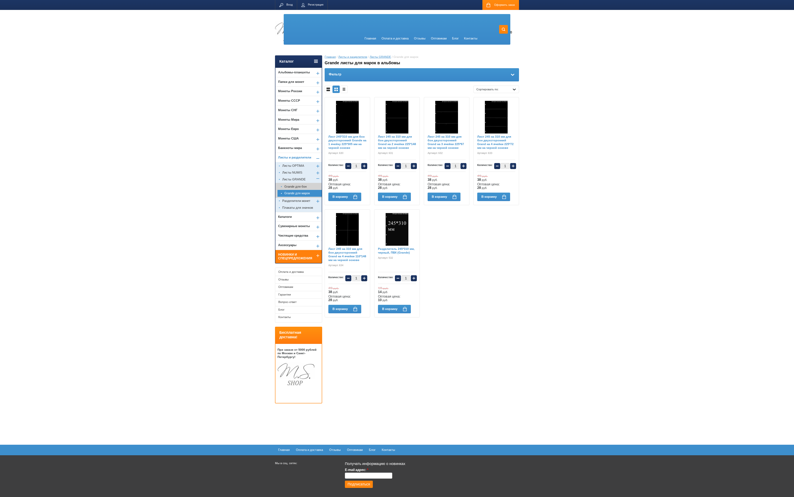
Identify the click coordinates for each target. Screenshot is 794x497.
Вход (289, 4)
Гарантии (284, 294)
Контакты (470, 38)
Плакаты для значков (297, 207)
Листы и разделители (352, 56)
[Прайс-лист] (344, 89)
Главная (370, 38)
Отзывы (420, 38)
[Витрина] (336, 89)
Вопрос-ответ (287, 302)
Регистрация (315, 4)
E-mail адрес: (356, 470)
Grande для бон (295, 186)
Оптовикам (439, 38)
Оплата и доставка (395, 38)
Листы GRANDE (380, 56)
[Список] (328, 89)
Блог (455, 38)
